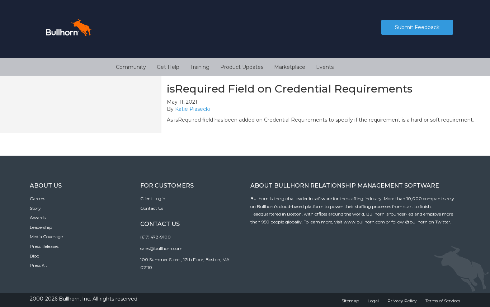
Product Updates (241, 67)
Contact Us (151, 208)
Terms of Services (442, 300)
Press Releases (44, 246)
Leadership (41, 227)
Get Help (168, 67)
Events (325, 67)
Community (131, 67)
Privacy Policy (402, 300)
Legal (373, 300)
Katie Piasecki (192, 109)
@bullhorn (416, 222)
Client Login (152, 198)
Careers (37, 198)
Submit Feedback (417, 27)
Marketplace (289, 67)
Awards (38, 217)
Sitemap (350, 300)
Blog (34, 256)
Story (35, 208)
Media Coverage (46, 236)
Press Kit (38, 265)
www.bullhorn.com (364, 222)
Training (199, 67)
